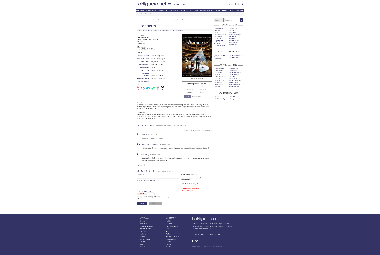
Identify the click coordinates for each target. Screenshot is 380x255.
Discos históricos (145, 229)
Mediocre (189, 92)
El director (218, 30)
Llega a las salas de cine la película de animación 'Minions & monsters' (167, 20)
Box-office (239, 10)
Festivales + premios (172, 236)
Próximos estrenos (172, 10)
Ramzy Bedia (144, 67)
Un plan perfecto (220, 45)
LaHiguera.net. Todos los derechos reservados (207, 246)
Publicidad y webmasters (200, 229)
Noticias (180, 30)
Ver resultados (196, 96)
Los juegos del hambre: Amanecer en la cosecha (220, 41)
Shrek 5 (217, 97)
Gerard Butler (219, 84)
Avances (188, 10)
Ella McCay (233, 97)
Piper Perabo (234, 82)
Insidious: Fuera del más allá (220, 56)
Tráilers (195, 10)
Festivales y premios (206, 10)
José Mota (217, 86)
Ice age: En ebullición (236, 99)
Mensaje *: (146, 180)
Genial (188, 87)
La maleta (233, 32)
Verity (216, 32)
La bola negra (234, 28)
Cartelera (161, 10)
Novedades (143, 223)
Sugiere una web (224, 223)
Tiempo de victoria (235, 34)
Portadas (142, 242)
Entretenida (189, 90)
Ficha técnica (165, 30)
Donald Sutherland (220, 76)
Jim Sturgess (234, 70)
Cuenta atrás (218, 58)
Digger (232, 30)
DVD (182, 10)
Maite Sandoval (234, 86)
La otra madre (219, 28)
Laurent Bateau (143, 81)
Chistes (204, 234)
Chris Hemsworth (235, 80)
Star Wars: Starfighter (221, 99)
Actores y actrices (221, 10)
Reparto (156, 30)
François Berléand (143, 59)
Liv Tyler (232, 76)
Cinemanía (139, 14)
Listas (141, 244)
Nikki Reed (218, 78)
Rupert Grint (218, 82)
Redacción (203, 223)
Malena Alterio (234, 74)
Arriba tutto (233, 36)
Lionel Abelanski (143, 65)
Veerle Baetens (219, 69)
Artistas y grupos (145, 239)
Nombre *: (140, 175)
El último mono (234, 57)
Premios (142, 236)
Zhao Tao (217, 74)
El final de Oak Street (236, 55)
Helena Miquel (219, 70)
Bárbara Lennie (234, 69)
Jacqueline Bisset (143, 78)
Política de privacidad (211, 226)
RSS (211, 229)
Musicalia (144, 218)
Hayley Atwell (218, 72)
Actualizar (183, 126)
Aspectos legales (197, 226)
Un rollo (202, 92)
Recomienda (213, 223)
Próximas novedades (146, 226)
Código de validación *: (144, 191)
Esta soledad (234, 44)
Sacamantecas (219, 38)
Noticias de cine (151, 10)
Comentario (148, 30)
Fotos (173, 30)
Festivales (143, 234)
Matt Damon (233, 78)
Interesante (203, 90)
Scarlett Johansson (235, 72)
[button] (169, 4)
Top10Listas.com (214, 234)
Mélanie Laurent (143, 56)
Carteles (231, 10)
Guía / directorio (145, 247)
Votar (187, 96)
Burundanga (218, 36)
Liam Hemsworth (235, 84)
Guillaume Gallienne (145, 74)
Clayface (232, 38)
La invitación (233, 42)
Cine (184, 4)
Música (176, 4)
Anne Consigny (219, 80)
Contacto (195, 223)
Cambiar (221, 226)
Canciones (143, 231)
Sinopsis (139, 30)
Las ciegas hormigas (221, 34)
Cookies (229, 226)
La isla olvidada (234, 40)
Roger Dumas (144, 70)
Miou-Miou (145, 62)
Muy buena (203, 87)
